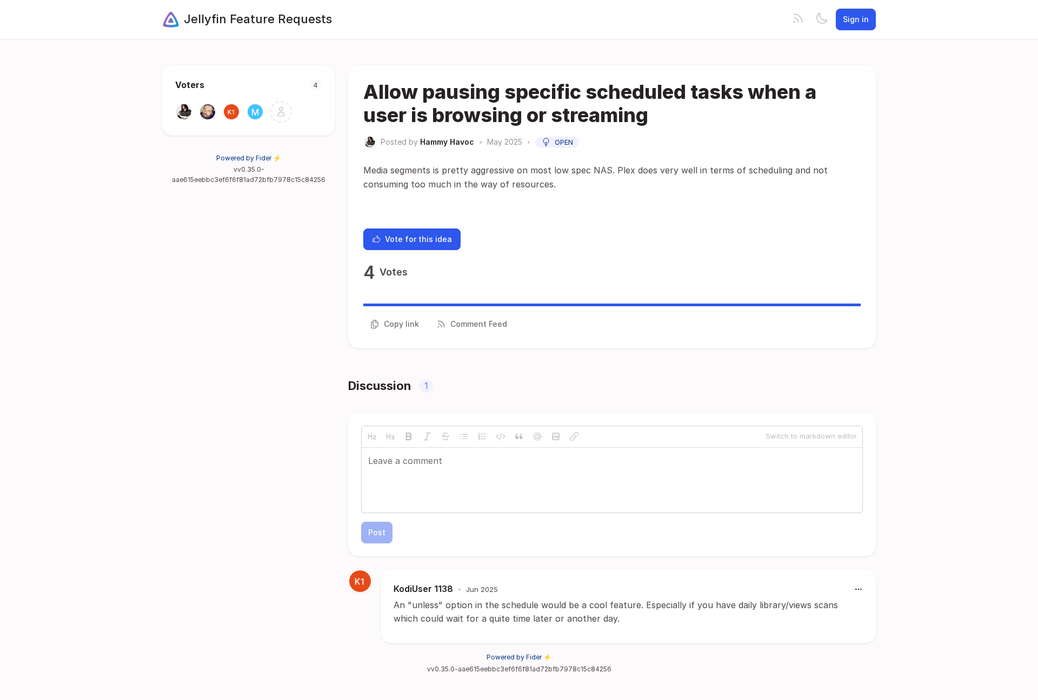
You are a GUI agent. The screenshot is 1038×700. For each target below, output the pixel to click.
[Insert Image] (556, 436)
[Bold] (409, 436)
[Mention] (537, 436)
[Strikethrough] (445, 436)
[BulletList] (464, 436)
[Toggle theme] (821, 19)
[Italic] (427, 436)
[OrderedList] (482, 436)
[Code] (501, 436)
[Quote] (519, 436)
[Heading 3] (390, 436)
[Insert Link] (574, 436)
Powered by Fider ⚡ (248, 158)
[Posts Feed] (798, 19)
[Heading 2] (372, 436)
